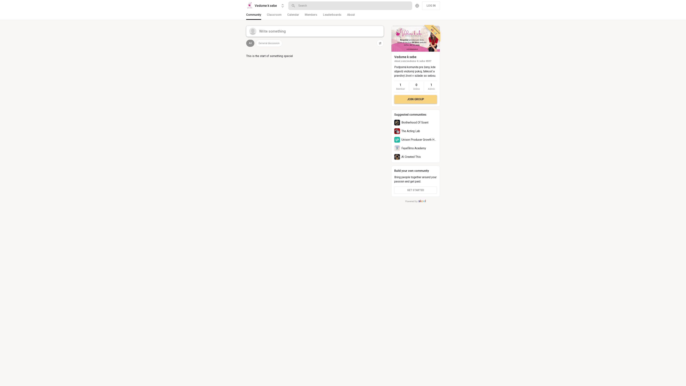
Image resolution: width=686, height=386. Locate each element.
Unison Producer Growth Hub (419, 139)
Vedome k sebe (405, 57)
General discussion (269, 43)
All (250, 43)
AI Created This (411, 157)
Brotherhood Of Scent (414, 122)
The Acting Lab (410, 131)
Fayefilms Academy (413, 148)
